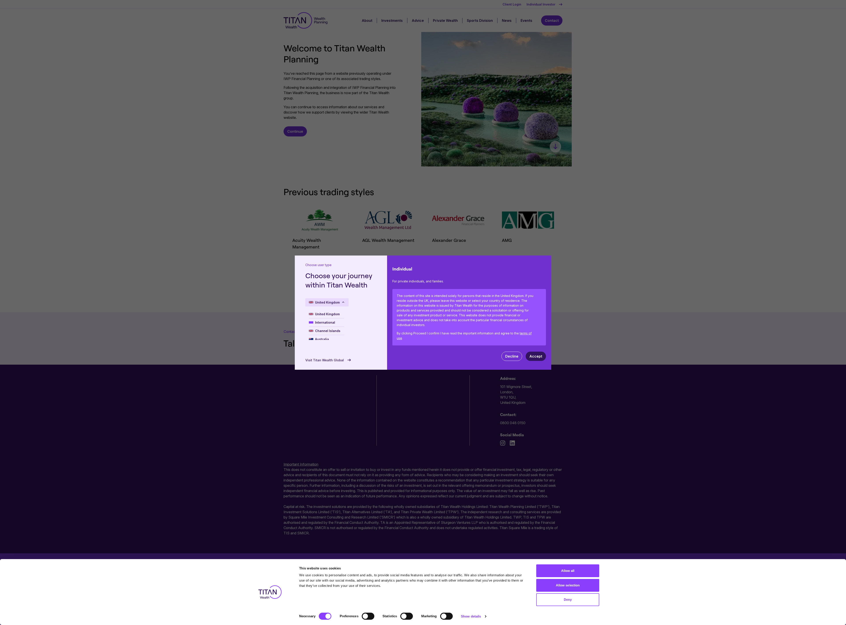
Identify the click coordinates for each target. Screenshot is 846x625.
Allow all (568, 571)
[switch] (368, 616)
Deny (568, 599)
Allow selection (568, 585)
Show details (471, 616)
